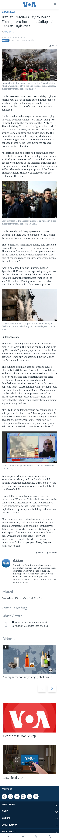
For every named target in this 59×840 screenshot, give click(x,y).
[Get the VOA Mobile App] (29, 718)
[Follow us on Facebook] (4, 796)
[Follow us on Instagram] (23, 796)
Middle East (8, 12)
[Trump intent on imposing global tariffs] (29, 659)
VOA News (9, 32)
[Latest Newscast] (9, 836)
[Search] (50, 836)
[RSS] (29, 796)
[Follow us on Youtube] (16, 796)
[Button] (53, 46)
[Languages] (36, 836)
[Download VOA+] (29, 759)
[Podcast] (35, 796)
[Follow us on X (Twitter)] (10, 796)
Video (7, 639)
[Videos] (23, 836)
